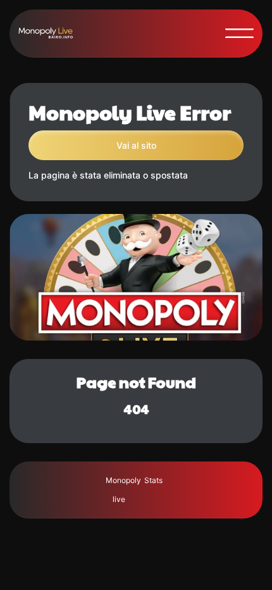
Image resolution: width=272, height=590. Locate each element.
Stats (153, 480)
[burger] (239, 33)
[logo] (50, 33)
